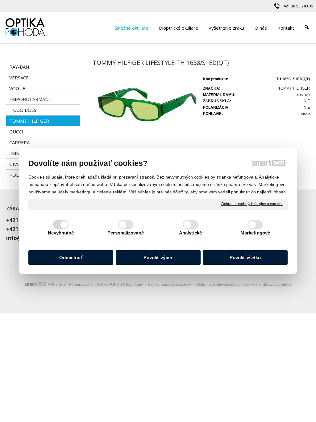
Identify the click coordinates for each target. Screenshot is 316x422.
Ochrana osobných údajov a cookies (252, 204)
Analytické (190, 232)
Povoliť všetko (245, 257)
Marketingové (255, 232)
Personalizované (125, 232)
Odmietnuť (71, 257)
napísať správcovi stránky (169, 284)
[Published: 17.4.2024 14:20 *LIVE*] (51, 284)
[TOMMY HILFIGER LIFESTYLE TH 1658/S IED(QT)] (146, 108)
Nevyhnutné (61, 232)
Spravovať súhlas (277, 284)
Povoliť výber (158, 257)
